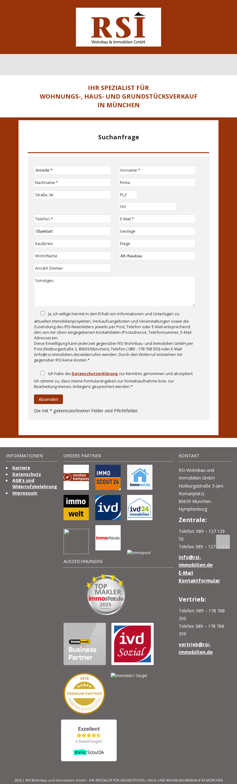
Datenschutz (26, 474)
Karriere (21, 468)
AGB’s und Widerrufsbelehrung (34, 483)
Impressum (24, 493)
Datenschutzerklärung (95, 373)
